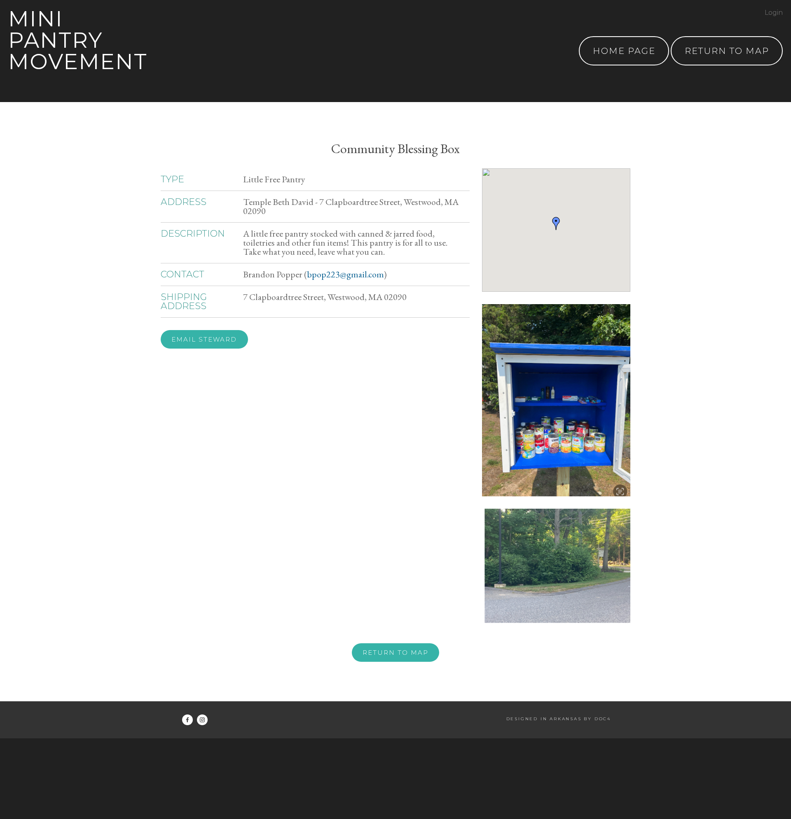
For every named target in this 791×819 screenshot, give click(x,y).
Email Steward (204, 339)
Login (774, 12)
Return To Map (727, 51)
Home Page (624, 51)
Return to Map (395, 652)
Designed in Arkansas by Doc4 (558, 718)
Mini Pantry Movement (77, 40)
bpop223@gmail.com (345, 274)
